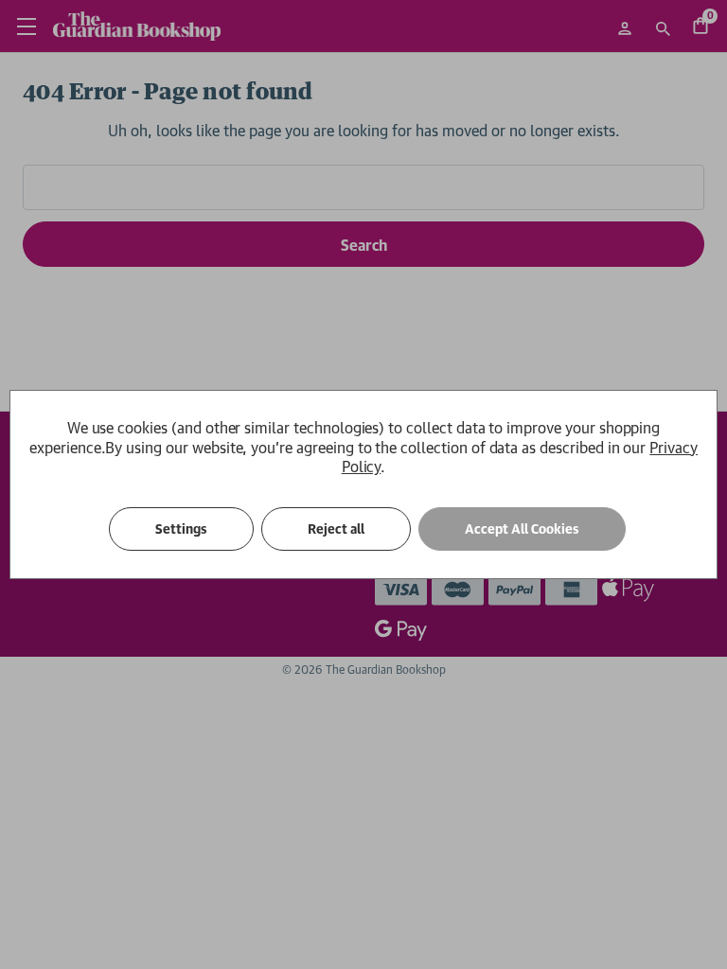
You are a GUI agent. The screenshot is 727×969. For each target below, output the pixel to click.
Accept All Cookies (522, 528)
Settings (181, 528)
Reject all (336, 528)
